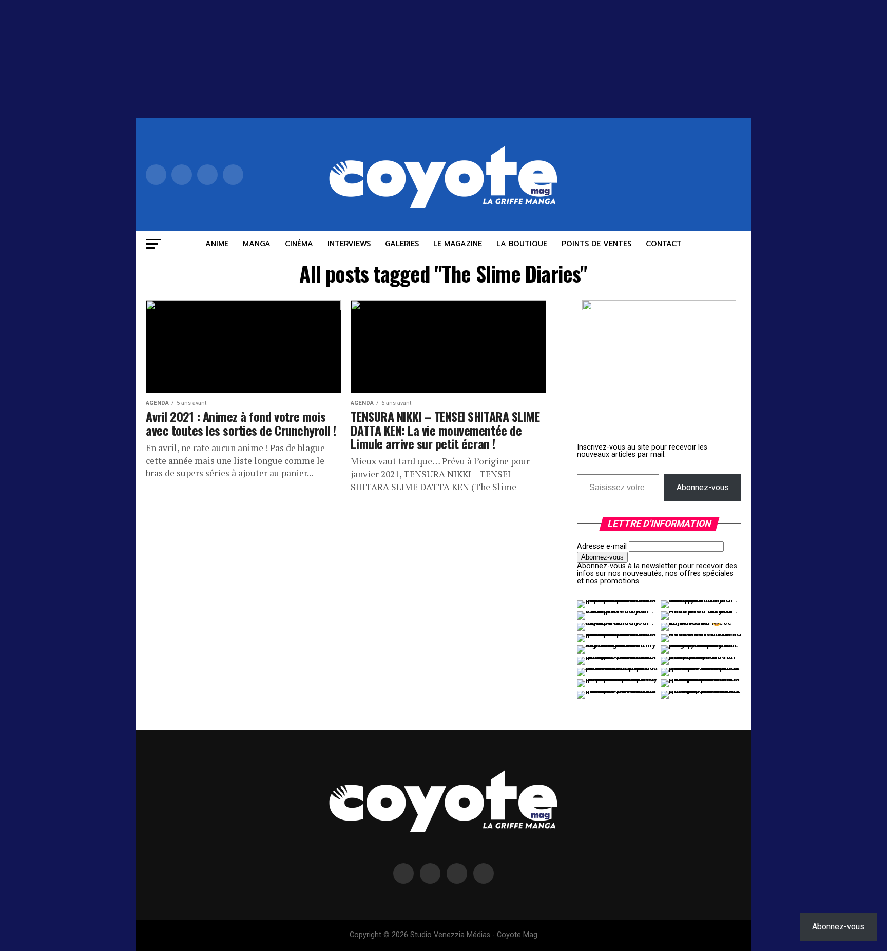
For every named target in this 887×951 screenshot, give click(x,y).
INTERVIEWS (349, 243)
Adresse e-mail (602, 546)
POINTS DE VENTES (596, 243)
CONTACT (664, 243)
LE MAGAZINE (457, 243)
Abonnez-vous (703, 487)
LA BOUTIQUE (521, 243)
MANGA (257, 243)
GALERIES (402, 243)
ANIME (216, 243)
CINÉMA (299, 243)
